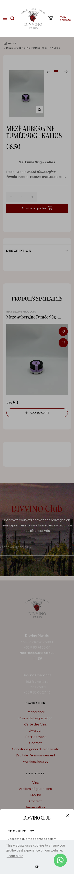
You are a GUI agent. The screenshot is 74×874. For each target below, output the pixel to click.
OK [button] (37, 866)
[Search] (12, 18)
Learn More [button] (15, 856)
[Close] (67, 815)
